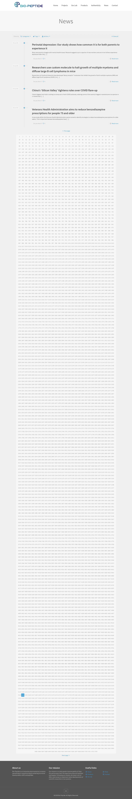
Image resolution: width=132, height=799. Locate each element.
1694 (56, 318)
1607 (56, 309)
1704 (89, 318)
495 (23, 190)
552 (19, 196)
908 (46, 234)
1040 (99, 246)
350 (23, 174)
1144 (59, 259)
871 (19, 231)
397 (83, 177)
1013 (105, 243)
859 (76, 227)
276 (66, 165)
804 (86, 221)
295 (33, 168)
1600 (32, 309)
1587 (85, 306)
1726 (66, 322)
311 (86, 168)
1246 (109, 268)
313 (93, 168)
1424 (26, 290)
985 (109, 240)
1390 (105, 284)
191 (73, 155)
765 (53, 218)
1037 (89, 246)
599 (79, 199)
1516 (42, 300)
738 (59, 215)
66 (42, 143)
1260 (59, 271)
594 (63, 199)
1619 (95, 309)
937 (46, 237)
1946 (26, 347)
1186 (102, 262)
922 (93, 234)
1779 (49, 328)
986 (112, 240)
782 (109, 218)
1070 (102, 249)
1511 (26, 300)
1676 (92, 315)
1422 (19, 290)
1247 (112, 268)
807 (96, 221)
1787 (76, 328)
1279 (26, 274)
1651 (105, 312)
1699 (72, 318)
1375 (56, 284)
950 (89, 237)
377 (112, 174)
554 (26, 196)
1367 (29, 284)
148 (26, 152)
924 (99, 234)
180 (36, 155)
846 (33, 227)
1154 (92, 259)
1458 (42, 293)
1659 (36, 315)
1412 (82, 287)
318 (109, 168)
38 (46, 140)
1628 (29, 312)
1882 (102, 337)
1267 (82, 271)
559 (43, 196)
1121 (79, 256)
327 (43, 171)
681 (63, 209)
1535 (105, 300)
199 (99, 155)
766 (56, 218)
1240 (89, 268)
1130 (109, 256)
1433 (56, 290)
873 (26, 231)
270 (46, 165)
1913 (109, 340)
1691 (46, 318)
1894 (46, 340)
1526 (76, 300)
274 (59, 165)
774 (83, 218)
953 (99, 237)
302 (56, 168)
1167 (39, 262)
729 (29, 215)
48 (79, 140)
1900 (66, 340)
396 (79, 177)
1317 (56, 278)
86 (109, 143)
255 (93, 162)
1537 (112, 300)
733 (43, 215)
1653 (112, 312)
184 (49, 155)
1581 (66, 306)
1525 (72, 300)
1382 (79, 284)
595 (66, 199)
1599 (29, 309)
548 (102, 193)
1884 (109, 337)
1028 (59, 246)
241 (46, 162)
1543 (36, 303)
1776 (39, 328)
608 (109, 199)
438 (26, 183)
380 (26, 177)
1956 (59, 347)
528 (36, 193)
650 (56, 205)
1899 (62, 340)
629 (83, 202)
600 (83, 199)
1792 (92, 328)
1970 (105, 347)
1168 (42, 262)
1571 (32, 306)
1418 (102, 287)
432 (102, 180)
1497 (76, 296)
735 (49, 215)
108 (86, 146)
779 (99, 218)
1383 (82, 284)
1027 (56, 246)
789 (36, 221)
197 (93, 155)
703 (39, 212)
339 (83, 171)
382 (33, 177)
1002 (69, 243)
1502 (92, 296)
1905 (82, 340)
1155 (95, 259)
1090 (72, 253)
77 (79, 143)
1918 (29, 344)
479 (66, 187)
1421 (112, 287)
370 (89, 174)
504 (53, 190)
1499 (82, 296)
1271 (95, 271)
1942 (109, 344)
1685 (26, 318)
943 (66, 237)
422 (69, 180)
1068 (95, 249)
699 (26, 212)
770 (69, 218)
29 (112, 136)
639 (19, 205)
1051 (39, 249)
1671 (76, 315)
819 (39, 224)
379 (23, 177)
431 (99, 180)
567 (69, 196)
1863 (39, 337)
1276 (112, 271)
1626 (22, 312)
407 (19, 180)
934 (36, 237)
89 (23, 146)
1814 (69, 331)
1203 (62, 265)
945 (73, 237)
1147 (69, 259)
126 (49, 149)
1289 (59, 274)
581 (19, 199)
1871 (66, 337)
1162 (22, 262)
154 (46, 152)
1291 (66, 274)
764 (49, 218)
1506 (105, 296)
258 (102, 162)
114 (106, 146)
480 (69, 187)
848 (39, 227)
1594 (109, 306)
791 (43, 221)
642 (29, 205)
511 (76, 190)
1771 (22, 328)
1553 (69, 303)
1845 (76, 334)
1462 (56, 293)
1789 (82, 328)
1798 (112, 328)
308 (76, 168)
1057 (59, 249)
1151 (82, 259)
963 (36, 240)
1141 (49, 259)
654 (69, 205)
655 (73, 205)
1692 (49, 318)
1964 (85, 347)
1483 (29, 296)
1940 (102, 344)
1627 (26, 312)
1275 (109, 271)
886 (69, 231)
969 (56, 240)
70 (56, 143)
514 (86, 190)
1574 (42, 306)
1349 (66, 281)
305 (66, 168)
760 (36, 218)
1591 (99, 306)
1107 (32, 256)
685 (76, 209)
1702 (82, 318)
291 (19, 168)
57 (109, 140)
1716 (32, 322)
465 (19, 187)
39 (49, 140)
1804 (36, 331)
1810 (56, 331)
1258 (52, 271)
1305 (112, 274)
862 (86, 227)
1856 (112, 334)
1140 (46, 259)
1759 (79, 325)
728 (26, 215)
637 (109, 202)
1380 (72, 284)
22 (89, 136)
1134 (26, 259)
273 (56, 165)
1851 (95, 334)
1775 (36, 328)
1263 (69, 271)
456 (86, 183)
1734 (92, 322)
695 (109, 209)
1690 (42, 318)
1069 (99, 249)
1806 (42, 331)
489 (99, 187)
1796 (105, 328)
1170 (49, 262)
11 (52, 136)
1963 (82, 347)
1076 (26, 253)
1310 (32, 278)
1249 (22, 271)
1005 (79, 243)
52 (92, 140)
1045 (19, 249)
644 (36, 205)
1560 (92, 303)
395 (76, 177)
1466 (69, 293)
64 (36, 143)
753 (109, 215)
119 (26, 149)
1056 (56, 249)
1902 (72, 340)
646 (43, 205)
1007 (85, 243)
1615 (82, 309)
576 (99, 196)
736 (53, 215)
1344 (49, 281)
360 (56, 174)
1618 (92, 309)
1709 (105, 318)
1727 (69, 322)
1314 (46, 278)
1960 (72, 347)
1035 (82, 246)
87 (112, 143)
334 (66, 171)
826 (63, 224)
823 (53, 224)
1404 (56, 287)
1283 (39, 274)
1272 (99, 271)
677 (49, 209)
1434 (59, 290)
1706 (95, 318)
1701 (79, 318)
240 (43, 162)
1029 (62, 246)
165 (83, 152)
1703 (85, 318)
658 (83, 205)
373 (99, 174)
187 (59, 155)
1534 (102, 300)
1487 (42, 296)
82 (96, 143)
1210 (85, 265)
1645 (85, 312)
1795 (102, 328)
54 (99, 140)
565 (63, 196)
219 (69, 158)
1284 (42, 274)
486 (89, 187)
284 (93, 165)
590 (49, 199)
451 (69, 183)
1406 (62, 287)
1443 (89, 290)
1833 (36, 334)
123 (39, 149)
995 (46, 243)
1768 (109, 325)
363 (66, 174)
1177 (72, 262)
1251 (29, 271)
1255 (42, 271)
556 (33, 196)
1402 (49, 287)
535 (59, 193)
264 (26, 165)
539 (73, 193)
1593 (105, 306)
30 (19, 140)
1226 (42, 268)
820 (43, 224)
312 (89, 168)
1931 (72, 344)
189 (66, 155)
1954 (52, 347)
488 (96, 187)
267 (36, 165)
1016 (19, 246)
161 (69, 152)
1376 (59, 284)
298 (43, 168)
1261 (62, 271)
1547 (49, 303)
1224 (36, 268)
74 (69, 143)
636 (106, 202)
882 (56, 231)
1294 (76, 274)
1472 (89, 293)
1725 (62, 322)
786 (26, 221)
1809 (52, 331)
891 (86, 231)
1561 (95, 303)
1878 (89, 337)
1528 (82, 300)
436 (19, 183)
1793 (95, 328)
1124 (89, 256)
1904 (79, 340)
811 (109, 221)
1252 (32, 271)
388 (53, 177)
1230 (56, 268)
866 (99, 227)
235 (26, 162)
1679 (102, 315)
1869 (59, 337)
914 (66, 234)
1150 (79, 259)
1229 (52, 268)
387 (49, 177)
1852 (99, 334)
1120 (76, 256)
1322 (72, 278)
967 (49, 240)
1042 (105, 246)
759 (33, 218)
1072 (109, 249)
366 (76, 174)
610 (19, 202)
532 (49, 193)
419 (59, 180)
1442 (85, 290)
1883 (105, 337)
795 (56, 221)
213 (49, 158)
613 (29, 202)
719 (93, 212)
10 (49, 136)
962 (33, 240)
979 (89, 240)
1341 (39, 281)
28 (109, 136)
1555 (76, 303)
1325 (82, 278)
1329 (95, 278)
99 (56, 146)
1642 (76, 312)
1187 (105, 262)
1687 (32, 318)
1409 (72, 287)
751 (102, 215)
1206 (72, 265)
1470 (82, 293)
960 (26, 240)
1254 (39, 271)
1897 (56, 340)
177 (26, 155)
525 (26, 193)
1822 (95, 331)
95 (42, 146)
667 (112, 205)
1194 (32, 265)
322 (26, 171)
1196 (39, 265)
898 (109, 231)
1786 (72, 328)
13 (59, 136)
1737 (102, 322)
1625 (19, 312)
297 (39, 168)
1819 (85, 331)
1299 (92, 274)
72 (62, 143)
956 (109, 237)
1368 (32, 284)
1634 (49, 312)
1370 (39, 284)
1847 (82, 334)
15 (66, 136)
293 (26, 168)
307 (73, 168)
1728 (72, 322)
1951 (42, 347)
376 (109, 174)
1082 (46, 253)
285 (96, 165)
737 (56, 215)
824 (56, 224)
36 (39, 140)
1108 (36, 256)
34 (32, 140)
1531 (92, 300)
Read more (115, 59)
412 (36, 180)
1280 (29, 274)
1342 (42, 281)
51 (89, 140)
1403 (52, 287)
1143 (56, 259)
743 (76, 215)
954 (102, 237)
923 (96, 234)
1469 (79, 293)
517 (96, 190)
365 (73, 174)
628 (79, 202)
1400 (42, 287)
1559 (89, 303)
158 (59, 152)
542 (83, 193)
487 (93, 187)
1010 (95, 243)
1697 (66, 318)
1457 (39, 293)
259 (106, 162)
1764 (95, 325)
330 (53, 171)
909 (49, 234)
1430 (46, 290)
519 (102, 190)
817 (33, 224)
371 (93, 174)
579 (109, 196)
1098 (99, 253)
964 (39, 240)
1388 (99, 284)
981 (96, 240)
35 (36, 140)
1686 (29, 318)
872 (23, 231)
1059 (66, 249)
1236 (76, 268)
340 (86, 171)
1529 (85, 300)
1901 (69, 340)
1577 (52, 306)
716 (83, 212)
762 (43, 218)
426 (83, 180)
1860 (29, 337)
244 (56, 162)
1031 (69, 246)
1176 (69, 262)
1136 (32, 259)
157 (56, 152)
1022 (39, 246)
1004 (76, 243)
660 (89, 205)
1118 (69, 256)
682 (66, 209)
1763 (92, 325)
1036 (85, 246)
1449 (109, 290)
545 (93, 193)
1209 (82, 265)
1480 (19, 296)
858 (73, 227)
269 (43, 165)
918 (79, 234)
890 (83, 231)
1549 (56, 303)
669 (23, 209)
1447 (102, 290)
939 (53, 237)
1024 (46, 246)
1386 (92, 284)
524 (23, 193)
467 (26, 187)
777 (93, 218)
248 (69, 162)
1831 (29, 334)
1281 (32, 274)
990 (29, 243)
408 (23, 180)
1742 (22, 325)
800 (73, 221)
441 (36, 183)
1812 (62, 331)
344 (99, 171)
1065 (85, 249)
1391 (109, 284)
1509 (19, 300)
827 (66, 224)
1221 (26, 268)
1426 (32, 290)
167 (89, 152)
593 (59, 199)
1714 (26, 322)
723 (106, 212)
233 (19, 162)
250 (76, 162)
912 (59, 234)
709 (59, 212)
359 (53, 174)
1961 (76, 347)
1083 (49, 253)
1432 (52, 290)
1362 (109, 281)
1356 (89, 281)
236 (29, 162)
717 (86, 212)
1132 (19, 259)
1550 (59, 303)
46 (72, 140)
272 (53, 165)
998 (56, 243)
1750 (49, 325)
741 (69, 215)
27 (106, 136)
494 (19, 190)
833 (86, 224)
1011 (99, 243)
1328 (92, 278)
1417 (99, 287)
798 (66, 221)
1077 (29, 253)
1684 (22, 318)
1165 (32, 262)
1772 (26, 328)
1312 (39, 278)
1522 (62, 300)
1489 (49, 296)
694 (106, 209)
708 (56, 212)
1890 (32, 340)
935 (39, 237)
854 (59, 227)
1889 (29, 340)
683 (69, 209)
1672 (79, 315)
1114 (56, 256)
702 (36, 212)
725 (112, 212)
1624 (112, 309)
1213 (95, 265)
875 (33, 231)
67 (46, 143)
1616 (85, 309)
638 (112, 202)
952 (96, 237)
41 (56, 140)
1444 (92, 290)
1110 (42, 256)
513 (83, 190)
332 (59, 171)
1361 (105, 281)
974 (73, 240)
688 (86, 209)
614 (33, 202)
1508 (112, 296)
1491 (56, 296)
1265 (76, 271)
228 (99, 158)
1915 (19, 344)
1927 (59, 344)
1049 (32, 249)
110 (93, 146)
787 (29, 221)
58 (112, 140)
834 (89, 224)
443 (43, 183)
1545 (42, 303)
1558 (85, 303)
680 (59, 209)
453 (76, 183)
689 (89, 209)
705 (46, 212)
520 (106, 190)
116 (112, 146)
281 (83, 165)
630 (86, 202)
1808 (49, 331)
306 (69, 168)
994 (43, 243)
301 (53, 168)
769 (66, 218)
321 (23, 171)
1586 (82, 306)
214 (53, 158)
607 (106, 199)
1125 (92, 256)
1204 (66, 265)
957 (112, 237)
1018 (26, 246)
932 (29, 237)
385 (43, 177)
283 (89, 165)
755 (19, 218)
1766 (102, 325)
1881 (99, 337)
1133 (22, 259)
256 (96, 162)
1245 (105, 268)
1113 (52, 256)
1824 (102, 331)
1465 (66, 293)
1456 (36, 293)
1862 (36, 337)
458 (93, 183)
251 (79, 162)
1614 (79, 309)
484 (83, 187)
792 (46, 221)
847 (36, 227)
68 (49, 143)
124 (43, 149)
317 (106, 168)
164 (79, 152)
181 (39, 155)
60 (23, 143)
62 (29, 143)
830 (76, 224)
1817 (79, 331)
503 (49, 190)
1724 (59, 322)
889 (79, 231)
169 (96, 152)
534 (56, 193)
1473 (92, 293)
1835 (42, 334)
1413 (85, 287)
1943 (112, 344)
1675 (89, 315)
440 (33, 183)
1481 (22, 296)
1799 (19, 331)
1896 (52, 340)
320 (19, 171)
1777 (42, 328)
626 (73, 202)
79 (86, 143)
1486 (39, 296)
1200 (52, 265)
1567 (19, 306)
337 (76, 171)
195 (86, 155)
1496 (72, 296)
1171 (52, 262)
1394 (22, 287)
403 (102, 177)
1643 (79, 312)
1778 (46, 328)
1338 (29, 281)
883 (59, 231)
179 (33, 155)
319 (112, 168)
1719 (42, 322)
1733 (89, 322)
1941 (105, 344)
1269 (89, 271)
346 (106, 171)
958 (19, 240)
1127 (99, 256)
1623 (109, 309)
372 (96, 174)
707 (53, 212)
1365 (22, 284)
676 (46, 209)
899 (112, 231)
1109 (39, 256)
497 (29, 190)
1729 (76, 322)
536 (63, 193)
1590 (95, 306)
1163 (26, 262)
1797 (109, 328)
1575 (46, 306)
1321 (69, 278)
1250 (26, 271)
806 (93, 221)
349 (19, 174)
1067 (92, 249)
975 (76, 240)
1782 (59, 328)
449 (63, 183)
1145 (62, 259)
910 (53, 234)
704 (43, 212)
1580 (62, 306)
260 (109, 162)
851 (49, 227)
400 (93, 177)
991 (33, 243)
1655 (22, 315)
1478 (109, 293)
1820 (89, 331)
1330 (99, 278)
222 (79, 158)
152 (39, 152)
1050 (36, 249)
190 (69, 155)
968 (53, 240)
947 (79, 237)
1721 (49, 322)
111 (96, 146)
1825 (105, 331)
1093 (82, 253)
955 (106, 237)
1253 (36, 271)
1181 (85, 262)
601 (86, 199)
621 (56, 202)
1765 (99, 325)
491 (106, 187)
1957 (62, 347)
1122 (82, 256)
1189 (112, 262)
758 (29, 218)
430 (96, 180)
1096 (92, 253)
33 (29, 140)
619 (49, 202)
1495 (69, 296)
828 (69, 224)
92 (32, 146)
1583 (72, 306)
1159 (109, 259)
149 (29, 152)
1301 (99, 274)
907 (43, 234)
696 (112, 209)
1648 (95, 312)
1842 (66, 334)
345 (102, 171)
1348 (62, 281)
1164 (29, 262)
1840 (59, 334)
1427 (36, 290)
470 (36, 187)
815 (26, 224)
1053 (46, 249)
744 (79, 215)
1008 (89, 243)
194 (83, 155)
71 (59, 143)
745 (83, 215)
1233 (66, 268)
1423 (22, 290)
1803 (32, 331)
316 (102, 168)
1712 (19, 322)
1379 (69, 284)
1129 (105, 256)
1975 (26, 350)
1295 (79, 274)
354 (36, 174)
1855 (109, 334)
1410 (76, 287)
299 (46, 168)
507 (63, 190)
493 (112, 187)
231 (109, 158)
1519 (52, 300)
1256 (46, 271)
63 (32, 143)
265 (29, 165)
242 (49, 162)
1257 (49, 271)
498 (33, 190)
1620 (99, 309)
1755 (66, 325)
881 (53, 231)
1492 (59, 296)
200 (102, 155)
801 (76, 221)
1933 (79, 344)
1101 (109, 253)
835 (93, 224)
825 (59, 224)
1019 (29, 246)
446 (53, 183)
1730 (79, 322)
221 (76, 158)
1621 (102, 309)
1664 (52, 315)
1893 (42, 340)
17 (72, 136)
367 (79, 174)
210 (39, 158)
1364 (19, 284)
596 (69, 199)
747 (89, 215)
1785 (69, 328)
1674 (85, 315)
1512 (29, 300)
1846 (79, 334)
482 (76, 187)
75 (72, 143)
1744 (29, 325)
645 (39, 205)
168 (93, 152)
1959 (69, 347)
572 (86, 196)
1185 (99, 262)
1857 (19, 337)
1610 (66, 309)
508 (66, 190)
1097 (95, 253)
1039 (95, 246)
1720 (46, 322)
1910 (99, 340)
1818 (82, 331)
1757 (72, 325)
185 (53, 155)
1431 (49, 290)
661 (93, 205)
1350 (69, 281)
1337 (26, 281)
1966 (92, 347)
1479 (112, 293)
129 (59, 149)
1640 (69, 312)
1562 (99, 303)
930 (23, 237)
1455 (32, 293)
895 (99, 231)
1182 (89, 262)
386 (46, 177)
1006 (82, 243)
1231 (59, 268)
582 (23, 199)
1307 (22, 278)
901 (23, 234)
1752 (56, 325)
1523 (66, 300)
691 (96, 209)
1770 (19, 328)
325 (36, 171)
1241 (92, 268)
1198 (46, 265)
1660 (39, 315)
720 (96, 212)
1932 (76, 344)
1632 (42, 312)
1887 (22, 340)
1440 (79, 290)
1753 (59, 325)
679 (56, 209)
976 (79, 240)
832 (83, 224)
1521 (59, 300)
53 (96, 140)
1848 (85, 334)
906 (39, 234)
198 (96, 155)
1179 (79, 262)
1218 (112, 265)
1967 (95, 347)
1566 (112, 303)
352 (29, 174)
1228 (49, 268)
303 (59, 168)
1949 (36, 347)
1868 (56, 337)
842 (19, 227)
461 (102, 183)
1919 (32, 344)
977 (83, 240)
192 (76, 155)
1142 (52, 259)
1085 (56, 253)
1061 (72, 249)
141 (99, 149)
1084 (52, 253)
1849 (89, 334)
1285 (46, 274)
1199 (49, 265)
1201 (56, 265)
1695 (59, 318)
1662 (46, 315)
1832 (32, 334)
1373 (49, 284)
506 (59, 190)
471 (39, 187)
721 (99, 212)
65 (39, 143)
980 (93, 240)
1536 (109, 300)
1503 (95, 296)
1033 (76, 246)
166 (86, 152)
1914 (112, 340)
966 (46, 240)
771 (73, 218)
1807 (46, 331)
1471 (85, 293)
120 (29, 149)
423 (73, 180)
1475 (99, 293)
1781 (56, 328)
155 (49, 152)
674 (39, 209)
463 (109, 183)
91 (29, 146)
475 (53, 187)
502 (46, 190)
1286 (49, 274)
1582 (69, 306)
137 (86, 149)
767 (59, 218)
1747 (39, 325)
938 (49, 237)
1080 (39, 253)
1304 (109, 274)
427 (86, 180)
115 (109, 146)
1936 (89, 344)
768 (63, 218)
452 (73, 183)
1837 (49, 334)
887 (73, 231)
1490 (52, 296)
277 (69, 165)
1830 (26, 334)
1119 (72, 256)
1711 (112, 318)
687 (83, 209)
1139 (42, 259)
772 (76, 218)
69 (52, 143)
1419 (105, 287)
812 (112, 221)
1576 (49, 306)
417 (53, 180)
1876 (82, 337)
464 (112, 183)
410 (29, 180)
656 (76, 205)
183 (46, 155)
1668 (66, 315)
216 (59, 158)
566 (66, 196)
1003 (72, 243)
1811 (59, 331)
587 (39, 199)
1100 (105, 253)
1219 (19, 268)
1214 (99, 265)
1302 (102, 274)
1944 (19, 347)
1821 (92, 331)
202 (109, 155)
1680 (105, 315)
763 (46, 218)
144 (109, 149)
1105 (26, 256)
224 (86, 158)
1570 (29, 306)
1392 (112, 284)
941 (59, 237)
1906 (85, 340)
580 (112, 196)
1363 (112, 281)
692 (99, 209)
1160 (112, 259)
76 (76, 143)
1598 (26, 309)
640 (23, 205)
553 (23, 196)
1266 (79, 271)
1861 (32, 337)
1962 (79, 347)
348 (112, 171)
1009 (92, 243)
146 (19, 152)
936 (43, 237)
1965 (89, 347)
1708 (102, 318)
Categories (25, 36)
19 (79, 136)
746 (86, 215)
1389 (102, 284)
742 (73, 215)
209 (36, 158)
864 (93, 227)
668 (19, 209)
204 (19, 158)
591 (53, 199)
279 (76, 165)
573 (89, 196)
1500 (85, 296)
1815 (72, 331)
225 (89, 158)
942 (63, 237)
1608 (59, 309)
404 (106, 177)
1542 (32, 303)
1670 (72, 315)
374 (102, 174)
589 (46, 199)
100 (59, 146)
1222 (29, 268)
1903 (76, 340)
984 (106, 240)
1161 (19, 262)
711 (66, 212)
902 (26, 234)
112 (99, 146)
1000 (62, 243)
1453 (26, 293)
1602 (39, 309)
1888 (26, 340)
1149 (76, 259)
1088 (66, 253)
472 (43, 187)
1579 (59, 306)
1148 (72, 259)
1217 (109, 265)
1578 (56, 306)
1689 (39, 318)
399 (89, 177)
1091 (76, 253)
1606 (52, 309)
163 (76, 152)
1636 (56, 312)
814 (23, 224)
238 (36, 162)
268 (39, 165)
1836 (46, 334)
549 (106, 193)
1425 (29, 290)
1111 (46, 256)
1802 (29, 331)
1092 (79, 253)
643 (33, 205)
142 (102, 149)
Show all (115, 36)
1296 (82, 274)
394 (73, 177)
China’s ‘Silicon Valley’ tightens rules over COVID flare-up (64, 90)
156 (53, 152)
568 (73, 196)
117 (19, 149)
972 (66, 240)
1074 (19, 253)
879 (46, 231)
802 (79, 221)
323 (29, 171)
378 (19, 177)
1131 (112, 256)
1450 (112, 290)
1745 (32, 325)
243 (53, 162)
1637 (59, 312)
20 (82, 136)
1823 (99, 331)
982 (99, 240)
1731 (82, 322)
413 (39, 180)
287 (102, 165)
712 (69, 212)
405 (109, 177)
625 (69, 202)
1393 (19, 287)
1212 (92, 265)
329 (49, 171)
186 (56, 155)
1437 (69, 290)
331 (56, 171)
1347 (59, 281)
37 (42, 140)
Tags (36, 36)
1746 (36, 325)
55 (102, 140)
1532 (95, 300)
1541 (29, 303)
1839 (56, 334)
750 (99, 215)
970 (59, 240)
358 (49, 174)
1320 (66, 278)
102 (66, 146)
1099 (102, 253)
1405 (59, 287)
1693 (52, 318)
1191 (22, 265)
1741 (19, 325)
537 (66, 193)
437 (23, 183)
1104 (22, 256)
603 (93, 199)
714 (76, 212)
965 (43, 240)
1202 (59, 265)
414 (43, 180)
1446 (99, 290)
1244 (102, 268)
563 (56, 196)
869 (109, 227)
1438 (72, 290)
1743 (26, 325)
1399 (39, 287)
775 (86, 218)
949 (86, 237)
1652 (109, 312)
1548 (52, 303)
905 (36, 234)
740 (66, 215)
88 (19, 146)
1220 (22, 268)
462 (106, 183)
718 (89, 212)
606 (102, 199)
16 (69, 136)
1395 (26, 287)
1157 (102, 259)
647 (46, 205)
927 (109, 234)
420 (63, 180)
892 (89, 231)
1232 (62, 268)
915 (69, 234)
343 (96, 171)
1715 (29, 322)
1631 (39, 312)
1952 (46, 347)
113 (102, 146)
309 (79, 168)
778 (96, 218)
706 (49, 212)
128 (56, 149)
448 (59, 183)
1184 (95, 262)
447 (56, 183)
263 (23, 165)
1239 (85, 268)
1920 (36, 344)
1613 (76, 309)
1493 (62, 296)
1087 (62, 253)
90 (26, 146)
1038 (92, 246)
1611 (69, 309)
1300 (95, 274)
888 (76, 231)
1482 (26, 296)
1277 (19, 274)
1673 (82, 315)
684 (73, 209)
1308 (26, 278)
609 (112, 199)
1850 (92, 334)
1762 (89, 325)
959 (23, 240)
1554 (72, 303)
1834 (39, 334)
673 (36, 209)
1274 (105, 271)
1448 (105, 290)
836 (96, 224)
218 (66, 158)
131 (66, 149)
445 (49, 183)
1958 (66, 347)
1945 (22, 347)
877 (39, 231)
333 (63, 171)
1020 (32, 246)
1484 (32, 296)
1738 (105, 322)
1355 (85, 281)
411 (33, 180)
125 (46, 149)
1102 (112, 253)
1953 (49, 347)
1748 (42, 325)
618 (46, 202)
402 (99, 177)
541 (79, 193)
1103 (19, 256)
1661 (42, 315)
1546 (46, 303)
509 (69, 190)
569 (76, 196)
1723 (56, 322)
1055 (52, 249)
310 (83, 168)
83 (99, 143)
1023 (42, 246)
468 (29, 187)
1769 (112, 325)
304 (63, 168)
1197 (42, 265)
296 (36, 168)
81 (92, 143)
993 (39, 243)
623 (63, 202)
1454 (29, 293)
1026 (52, 246)
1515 (39, 300)
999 (59, 243)
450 (66, 183)
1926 (56, 344)
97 (49, 146)
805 (89, 221)
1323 (76, 278)
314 (96, 168)
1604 (46, 309)
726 (19, 215)
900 (19, 234)
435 (112, 180)
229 (102, 158)
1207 (76, 265)
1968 (99, 347)
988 (23, 243)
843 (23, 227)
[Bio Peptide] (28, 5)
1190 (19, 265)
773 (79, 218)
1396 (29, 287)
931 (26, 237)
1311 (36, 278)
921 (89, 234)
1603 (42, 309)
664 (102, 205)
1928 (62, 344)
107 (83, 146)
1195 (36, 265)
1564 (105, 303)
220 (73, 158)
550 (109, 193)
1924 (49, 344)
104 (73, 146)
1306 (19, 278)
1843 (69, 334)
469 (33, 187)
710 (63, 212)
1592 (102, 306)
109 (89, 146)
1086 (59, 253)
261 (112, 162)
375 (106, 174)
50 (86, 140)
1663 (49, 315)
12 (56, 136)
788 (33, 221)
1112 (49, 256)
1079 (36, 253)
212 (46, 158)
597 (73, 199)
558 (39, 196)
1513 (32, 300)
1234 (69, 268)
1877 (85, 337)
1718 (39, 322)
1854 (105, 334)
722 (102, 212)
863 (89, 227)
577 (102, 196)
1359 (99, 281)
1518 (49, 300)
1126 (95, 256)
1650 (102, 312)
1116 (62, 256)
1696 (62, 318)
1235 (72, 268)
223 (83, 158)
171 (102, 152)
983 (102, 240)
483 (79, 187)
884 (63, 231)
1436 (66, 290)
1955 (56, 347)
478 (63, 187)
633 (96, 202)
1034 (79, 246)
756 (23, 218)
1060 (69, 249)
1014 (109, 243)
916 (73, 234)
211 (43, 158)
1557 (82, 303)
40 (52, 140)
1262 (66, 271)
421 (66, 180)
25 (99, 136)
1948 (32, 347)
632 (93, 202)
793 (49, 221)
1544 (39, 303)
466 (23, 187)
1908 (92, 340)
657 (79, 205)
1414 (89, 287)
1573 (39, 306)
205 (23, 158)
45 (69, 140)
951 (93, 237)
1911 (102, 340)
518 (99, 190)
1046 (22, 249)
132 (69, 149)
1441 (82, 290)
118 (23, 149)
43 (62, 140)
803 (83, 221)
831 (79, 224)
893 (93, 231)
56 (106, 140)
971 (63, 240)
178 (29, 155)
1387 (95, 284)
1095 (89, 253)
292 (23, 168)
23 (92, 136)
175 (19, 155)
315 (99, 168)
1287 (52, 274)
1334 (112, 278)
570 (79, 196)
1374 (52, 284)
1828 (19, 334)
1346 (56, 281)
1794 (99, 328)
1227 (46, 268)
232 (112, 158)
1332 (105, 278)
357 (46, 174)
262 (19, 165)
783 (112, 218)
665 (106, 205)
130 (63, 149)
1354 (82, 281)
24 (96, 136)
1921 (39, 344)
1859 (26, 337)
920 (86, 234)
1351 (72, 281)
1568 (22, 306)
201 (106, 155)
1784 (66, 328)
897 (106, 231)
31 (23, 140)
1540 (26, 303)
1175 (66, 262)
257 (99, 162)
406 (112, 177)
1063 (79, 249)
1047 (26, 249)
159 (63, 152)
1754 (62, 325)
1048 (29, 249)
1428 (39, 290)
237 (33, 162)
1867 (52, 337)
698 (23, 212)
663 (99, 205)
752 (106, 215)
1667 (62, 315)
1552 (66, 303)
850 (46, 227)
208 (33, 158)
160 (66, 152)
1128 (102, 256)
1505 (102, 296)
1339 (32, 281)
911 (56, 234)
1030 (66, 246)
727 (23, 215)
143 (106, 149)
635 (102, 202)
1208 (79, 265)
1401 (46, 287)
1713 (22, 322)
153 (43, 152)
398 (86, 177)
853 (56, 227)
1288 (56, 274)
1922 (42, 344)
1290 (62, 274)
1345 (52, 281)
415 (46, 180)
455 (83, 183)
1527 (79, 300)
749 (96, 215)
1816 (76, 331)
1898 (59, 340)
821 (46, 224)
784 (19, 221)
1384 (85, 284)
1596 (19, 309)
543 (86, 193)
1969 (102, 347)
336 (73, 171)
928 (112, 234)
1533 (99, 300)
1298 (89, 274)
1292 (69, 274)
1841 (62, 334)
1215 (102, 265)
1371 (42, 284)
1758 (76, 325)
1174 (62, 262)
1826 (109, 331)
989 (26, 243)
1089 (69, 253)
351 (26, 174)
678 (53, 209)
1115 (59, 256)
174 (112, 152)
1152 (85, 259)
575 (96, 196)
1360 (102, 281)
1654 (19, 315)
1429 (42, 290)
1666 (59, 315)
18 (76, 136)
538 (69, 193)
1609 (62, 309)
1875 (79, 337)
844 (26, 227)
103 (69, 146)
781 (106, 218)
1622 (105, 309)
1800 (22, 331)
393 (69, 177)
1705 (92, 318)
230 (106, 158)
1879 (92, 337)
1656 (26, 315)
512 (79, 190)
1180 (82, 262)
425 (79, 180)
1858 (22, 337)
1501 (89, 296)
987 (19, 243)
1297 (85, 274)
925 (102, 234)
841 (112, 224)
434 (109, 180)
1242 (95, 268)
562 (53, 196)
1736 (99, 322)
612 (26, 202)
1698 (69, 318)
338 (79, 171)
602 (89, 199)
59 (19, 143)
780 (102, 218)
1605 (49, 309)
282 (86, 165)
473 (46, 187)
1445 (95, 290)
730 (33, 215)
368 (83, 174)
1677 (95, 315)
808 (99, 221)
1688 (36, 318)
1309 (29, 278)
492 (109, 187)
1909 (95, 340)
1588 (89, 306)
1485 (36, 296)
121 (33, 149)
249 (73, 162)
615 (36, 202)
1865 (46, 337)
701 (33, 212)
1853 (102, 334)
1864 (42, 337)
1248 (19, 271)
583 (26, 199)
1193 (29, 265)
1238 (82, 268)
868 (106, 227)
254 (89, 162)
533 (53, 193)
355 (39, 174)
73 (66, 143)
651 (59, 205)
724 (109, 212)
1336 (22, 281)
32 (26, 140)
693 (102, 209)
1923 (46, 344)
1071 (105, 249)
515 (89, 190)
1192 (26, 265)
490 (102, 187)
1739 (109, 322)
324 (33, 171)
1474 (95, 293)
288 (106, 165)
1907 (89, 340)
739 (63, 215)
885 (66, 231)
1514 (36, 300)
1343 (46, 281)
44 (66, 140)
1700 (76, 318)
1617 (89, 309)
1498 (79, 296)
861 (83, 227)
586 (36, 199)
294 (29, 168)
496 (26, 190)
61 (26, 143)
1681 (109, 315)
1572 (36, 306)
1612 (72, 309)
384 (39, 177)
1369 (36, 284)
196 (89, 155)
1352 (76, 281)
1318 (59, 278)
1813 (66, 331)
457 (89, 183)
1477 (105, 293)
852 (53, 227)
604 (96, 199)
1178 (76, 262)
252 (83, 162)
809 (102, 221)
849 (43, 227)
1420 (109, 287)
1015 (112, 243)
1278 (22, 274)
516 (93, 190)
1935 (85, 344)
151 (36, 152)
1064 (82, 249)
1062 (76, 249)
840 (109, 224)
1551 (62, 303)
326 (39, 171)
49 (82, 140)
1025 (49, 246)
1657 (29, 315)
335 (69, 171)
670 (26, 209)
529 (39, 193)
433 (106, 180)
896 (102, 231)
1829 (22, 334)
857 (69, 227)
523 (19, 193)
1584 (76, 306)
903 (29, 234)
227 (96, 158)
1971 (109, 347)
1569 (26, 306)
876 (36, 231)
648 (49, 205)
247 (66, 162)
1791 (89, 328)
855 (63, 227)
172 (106, 152)
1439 (76, 290)
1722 (52, 322)
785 (23, 221)
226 (93, 158)
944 (69, 237)
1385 (89, 284)
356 (43, 174)
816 (29, 224)
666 (109, 205)
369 (86, 174)
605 (99, 199)
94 (39, 146)
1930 (69, 344)
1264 (72, 271)
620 (53, 202)
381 (29, 177)
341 (89, 171)
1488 (46, 296)
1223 (32, 268)
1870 (62, 337)
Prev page (67, 131)
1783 (62, 328)
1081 (42, 253)
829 (73, 224)
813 (19, 224)
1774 (32, 328)
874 (29, 231)
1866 (49, 337)
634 (99, 202)
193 (79, 155)
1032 (72, 246)
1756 (69, 325)
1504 (99, 296)
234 (23, 162)
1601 (36, 309)
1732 (85, 322)
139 (93, 149)
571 (83, 196)
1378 (66, 284)
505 (56, 190)
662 (96, 205)
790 (39, 221)
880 (49, 231)
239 (39, 162)
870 (112, 227)
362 (63, 174)
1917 (26, 344)
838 (102, 224)
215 (56, 158)
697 (19, 212)
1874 (76, 337)
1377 (62, 284)
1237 (79, 268)
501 (43, 190)
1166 (36, 262)
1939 (99, 344)
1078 (32, 253)
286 (99, 165)
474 (49, 187)
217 (63, 158)
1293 (72, 274)
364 (69, 174)
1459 (46, 293)
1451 (19, 293)
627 (76, 202)
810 (106, 221)
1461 (52, 293)
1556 (79, 303)
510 (73, 190)
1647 (92, 312)
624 (66, 202)
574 (93, 196)
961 (29, 240)
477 (59, 187)
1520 (56, 300)
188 (63, 155)
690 (93, 209)
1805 (39, 331)
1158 (105, 259)
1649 (99, 312)
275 (63, 165)
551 (112, 193)
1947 (29, 347)
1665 (56, 315)
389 (56, 177)
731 (36, 215)
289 (109, 165)
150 (33, 152)
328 (46, 171)
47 (76, 140)
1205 (69, 265)
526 (29, 193)
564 (59, 196)
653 (66, 205)
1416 (95, 287)
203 (112, 155)
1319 (62, 278)
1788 (79, 328)
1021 (36, 246)
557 (36, 196)
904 (33, 234)
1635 (52, 312)
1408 (69, 287)
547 (99, 193)
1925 (52, 344)
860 (79, 227)
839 (106, 224)
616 (39, 202)
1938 (95, 344)
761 (39, 218)
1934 (82, 344)
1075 (22, 253)
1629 (32, 312)
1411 (79, 287)
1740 (112, 322)
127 (53, 149)
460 (99, 183)
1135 (29, 259)
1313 (42, 278)
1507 (109, 296)
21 (86, 136)
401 (96, 177)
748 (93, 215)
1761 (85, 325)
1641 (72, 312)
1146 (66, 259)
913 (63, 234)
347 (109, 171)
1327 (89, 278)
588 (43, 199)
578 (106, 196)
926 (106, 234)
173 (109, 152)
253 (86, 162)
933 (33, 237)
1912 (105, 340)
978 (86, 240)
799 (69, 221)
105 (76, 146)
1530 (89, 300)
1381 (76, 284)
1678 (99, 315)
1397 (32, 287)
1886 (19, 340)
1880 (95, 337)
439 (29, 183)
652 (63, 205)
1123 (85, 256)
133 (73, 149)
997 (53, 243)
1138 (39, 259)
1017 (22, 246)
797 (63, 221)
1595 (112, 306)
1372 (46, 284)
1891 (36, 340)
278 (73, 165)
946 (76, 237)
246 (63, 162)
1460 (49, 293)
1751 (52, 325)
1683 (19, 318)
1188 (109, 262)
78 (82, 143)
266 (33, 165)
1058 (62, 249)
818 (36, 224)
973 (69, 240)
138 (89, 149)
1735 (95, 322)
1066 (89, 249)
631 (89, 202)
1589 (92, 306)
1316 (52, 278)
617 (43, 202)
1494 (66, 296)
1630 (36, 312)
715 (79, 212)
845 (29, 227)
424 (76, 180)
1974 (22, 350)
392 (66, 177)
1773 (29, 328)
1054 (49, 249)
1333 (109, 278)
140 (96, 149)
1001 (66, 243)
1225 (39, 268)
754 (112, 215)
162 (73, 152)
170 (99, 152)
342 (93, 171)
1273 (102, 271)
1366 (26, 284)
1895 (49, 340)
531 (46, 193)
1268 (85, 271)
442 (39, 183)
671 (29, 209)
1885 (112, 337)
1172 (56, 262)
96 (46, 146)
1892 (39, 340)
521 (109, 190)
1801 (26, 331)
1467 (72, 293)
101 (63, 146)
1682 (112, 315)
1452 (22, 293)
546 (96, 193)
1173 (59, 262)
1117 (66, 256)
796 (59, 221)
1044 (112, 246)
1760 (82, 325)
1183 (92, 262)
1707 (99, 318)
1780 (52, 328)
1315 (49, 278)
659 (86, 205)
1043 (109, 246)
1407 (66, 287)
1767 (105, 325)
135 (79, 149)
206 (26, 158)
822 (49, 224)
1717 (36, 322)
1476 (102, 293)
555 (29, 196)
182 (43, 155)
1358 (95, 281)
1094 (85, 253)
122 (36, 149)
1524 (69, 300)
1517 (46, 300)
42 (59, 140)
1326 (85, 278)
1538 (19, 303)
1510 (22, 300)
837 (99, 224)
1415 (92, 287)
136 (83, 149)
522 (112, 190)
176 (23, 155)
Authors (46, 36)
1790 (85, 328)
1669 (69, 315)
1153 (89, 259)
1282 (36, 274)
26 (102, 136)
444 (46, 183)
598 (76, 199)
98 (52, 146)
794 (53, 221)
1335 (19, 281)
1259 (56, 271)
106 (79, 146)
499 (36, 190)
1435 (62, 290)
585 (33, 199)
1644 (82, 312)
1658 (32, 315)
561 (49, 196)
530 (43, 193)
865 (96, 227)
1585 (79, 306)
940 (56, 237)
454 (79, 183)
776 (89, 218)
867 (102, 227)
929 (19, 237)
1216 (105, 265)
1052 (42, 249)
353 (33, 174)
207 (29, 158)
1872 (69, 337)
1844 (72, 334)
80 (89, 143)
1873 (72, 337)
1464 (62, 293)
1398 (36, 287)
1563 (102, 303)
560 (46, 196)
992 (36, 243)
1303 (105, 274)
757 (26, 218)
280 (79, 165)
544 (89, 193)
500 (39, 190)
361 (59, 174)
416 (49, 180)
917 (76, 234)
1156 (99, 259)
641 (26, 205)
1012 (102, 243)
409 (26, 180)
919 (83, 234)
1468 (76, 293)
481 (73, 187)
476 (56, 187)
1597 (22, 309)
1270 (92, 271)
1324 (79, 278)
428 (89, 180)
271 (49, 165)
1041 (102, 246)
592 (56, 199)
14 (62, 136)
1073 (112, 249)
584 (29, 199)
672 (33, 209)
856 (66, 227)
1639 (66, 312)
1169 (46, 262)
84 (102, 143)
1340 (36, 281)
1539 (22, 303)
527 (33, 193)
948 (83, 237)
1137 (36, 259)
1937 (92, 344)
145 (112, 149)
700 (29, 212)
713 (73, 212)
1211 (89, 265)
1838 (52, 334)
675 (43, 209)
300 (49, 168)
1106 (29, 256)
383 (36, 177)
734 (46, 215)
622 (59, 202)
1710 (109, 318)
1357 (92, 281)
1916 (22, 344)
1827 (112, 331)
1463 (59, 293)
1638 (62, 312)
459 (96, 183)
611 (23, 202)
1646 (89, 312)
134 (76, 149)
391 (63, 177)
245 (59, 162)
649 (53, 205)
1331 (102, 278)
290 (112, 165)
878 (43, 231)
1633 (46, 312)
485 (86, 187)
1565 (109, 303)
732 (39, 215)
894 (96, 231)
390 (59, 177)
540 (76, 193)
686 (79, 209)
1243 (99, 268)
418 (56, 180)
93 (36, 146)
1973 (19, 350)
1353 (79, 281)
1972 (112, 347)
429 (93, 180)
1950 (39, 347)
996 (49, 243)
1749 (46, 325)
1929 (66, 344)
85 (106, 143)
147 (23, 152)
